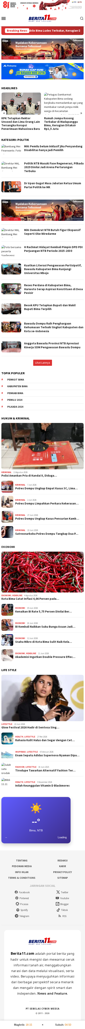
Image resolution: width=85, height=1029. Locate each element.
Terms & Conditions (21, 878)
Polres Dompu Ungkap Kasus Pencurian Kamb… (47, 518)
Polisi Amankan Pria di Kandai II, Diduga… (29, 475)
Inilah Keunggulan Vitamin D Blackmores (42, 785)
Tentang (21, 860)
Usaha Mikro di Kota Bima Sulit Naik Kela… (43, 642)
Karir (62, 866)
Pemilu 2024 (14, 400)
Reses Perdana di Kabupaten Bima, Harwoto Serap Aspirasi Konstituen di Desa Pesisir (53, 289)
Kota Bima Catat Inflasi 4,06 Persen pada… (30, 599)
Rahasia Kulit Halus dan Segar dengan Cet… (45, 740)
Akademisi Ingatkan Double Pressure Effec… (45, 657)
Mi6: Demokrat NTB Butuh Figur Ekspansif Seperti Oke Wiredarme (52, 232)
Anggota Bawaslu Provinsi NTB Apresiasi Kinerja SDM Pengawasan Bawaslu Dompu (52, 345)
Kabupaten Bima (17, 386)
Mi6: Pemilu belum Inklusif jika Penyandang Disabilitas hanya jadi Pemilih (53, 148)
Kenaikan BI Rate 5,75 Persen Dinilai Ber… (43, 611)
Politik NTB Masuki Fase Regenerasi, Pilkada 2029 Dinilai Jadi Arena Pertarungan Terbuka (54, 167)
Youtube (64, 898)
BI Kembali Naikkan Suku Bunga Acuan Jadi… (45, 626)
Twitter (64, 892)
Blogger (64, 904)
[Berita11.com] (43, 18)
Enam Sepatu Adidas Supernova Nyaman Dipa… (47, 755)
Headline (17, 595)
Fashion (20, 767)
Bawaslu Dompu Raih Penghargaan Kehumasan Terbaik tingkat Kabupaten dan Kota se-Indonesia (53, 327)
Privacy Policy (62, 872)
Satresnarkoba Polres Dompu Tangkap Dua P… (46, 534)
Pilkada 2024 (15, 406)
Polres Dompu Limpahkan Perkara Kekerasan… (47, 503)
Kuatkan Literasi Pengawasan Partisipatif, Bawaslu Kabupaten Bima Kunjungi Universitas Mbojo (53, 269)
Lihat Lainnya (42, 362)
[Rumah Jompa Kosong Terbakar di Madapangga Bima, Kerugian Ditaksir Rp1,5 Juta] (64, 104)
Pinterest (24, 898)
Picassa (24, 904)
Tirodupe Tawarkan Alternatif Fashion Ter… (45, 770)
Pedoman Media (22, 866)
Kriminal (6, 472)
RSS (64, 916)
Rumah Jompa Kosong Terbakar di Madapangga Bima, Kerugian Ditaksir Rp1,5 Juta (61, 123)
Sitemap (62, 878)
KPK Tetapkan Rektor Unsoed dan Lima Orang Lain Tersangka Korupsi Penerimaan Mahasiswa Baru (20, 123)
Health (19, 736)
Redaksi (63, 860)
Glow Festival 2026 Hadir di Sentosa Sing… (30, 727)
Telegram (24, 916)
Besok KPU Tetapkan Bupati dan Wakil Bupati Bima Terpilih (50, 307)
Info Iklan (21, 872)
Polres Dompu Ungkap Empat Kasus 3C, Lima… (46, 488)
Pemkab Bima (15, 393)
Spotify (24, 910)
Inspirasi (20, 751)
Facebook (24, 892)
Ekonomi (8, 547)
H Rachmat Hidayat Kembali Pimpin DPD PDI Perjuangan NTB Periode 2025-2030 (53, 249)
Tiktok (64, 910)
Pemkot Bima (15, 379)
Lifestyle (6, 724)
